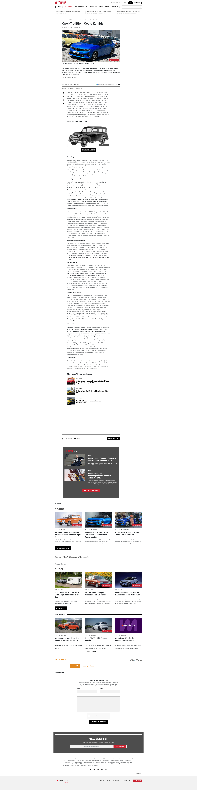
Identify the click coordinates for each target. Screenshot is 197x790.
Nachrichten (69, 7)
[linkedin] (102, 769)
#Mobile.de (124, 635)
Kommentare (68, 84)
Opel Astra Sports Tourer (96, 96)
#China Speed (94, 635)
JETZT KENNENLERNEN (91, 490)
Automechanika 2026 (81, 7)
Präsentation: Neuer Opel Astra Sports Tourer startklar (127, 533)
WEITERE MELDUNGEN (63, 548)
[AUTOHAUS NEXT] (71, 450)
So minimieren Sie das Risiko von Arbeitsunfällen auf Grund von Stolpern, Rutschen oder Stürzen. (103, 464)
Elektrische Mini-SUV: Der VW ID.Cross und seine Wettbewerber (128, 594)
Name (101, 688)
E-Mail (78, 688)
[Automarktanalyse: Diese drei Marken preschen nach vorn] (68, 625)
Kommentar (80, 695)
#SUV (62, 589)
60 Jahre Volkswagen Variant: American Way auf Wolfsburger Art (67, 534)
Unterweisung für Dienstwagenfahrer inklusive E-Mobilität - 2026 (100, 475)
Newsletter (114, 2)
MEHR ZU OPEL (60, 608)
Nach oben (138, 773)
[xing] (98, 769)
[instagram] (94, 769)
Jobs (125, 2)
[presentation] (141, 13)
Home (63, 20)
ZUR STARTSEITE (113, 439)
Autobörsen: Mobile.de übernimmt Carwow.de (124, 639)
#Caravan (73, 557)
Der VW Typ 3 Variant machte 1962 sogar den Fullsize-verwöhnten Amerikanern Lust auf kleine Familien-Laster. (68, 540)
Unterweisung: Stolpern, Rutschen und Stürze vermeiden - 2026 (102, 459)
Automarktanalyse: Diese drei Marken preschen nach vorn (67, 639)
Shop (120, 2)
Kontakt (127, 781)
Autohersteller (79, 20)
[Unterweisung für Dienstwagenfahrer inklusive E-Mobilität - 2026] (74, 475)
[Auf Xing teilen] (63, 103)
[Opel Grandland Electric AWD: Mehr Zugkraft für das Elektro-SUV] (68, 580)
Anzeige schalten (88, 666)
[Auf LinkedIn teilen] (63, 99)
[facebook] (90, 769)
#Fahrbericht (94, 529)
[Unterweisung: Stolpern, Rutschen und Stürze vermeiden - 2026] (74, 460)
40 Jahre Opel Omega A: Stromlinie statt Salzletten (95, 594)
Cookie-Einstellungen (138, 786)
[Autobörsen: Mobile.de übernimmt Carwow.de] (128, 625)
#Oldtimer (93, 589)
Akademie (115, 7)
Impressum (118, 786)
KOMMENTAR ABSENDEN (99, 722)
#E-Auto (123, 589)
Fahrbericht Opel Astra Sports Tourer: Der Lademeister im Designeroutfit (97, 534)
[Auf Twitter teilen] (63, 96)
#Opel (64, 557)
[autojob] (136, 659)
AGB (124, 786)
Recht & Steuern (104, 7)
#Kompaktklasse (125, 529)
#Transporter (83, 557)
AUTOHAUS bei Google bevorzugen (108, 84)
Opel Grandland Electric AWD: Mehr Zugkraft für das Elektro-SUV (67, 595)
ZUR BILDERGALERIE (88, 150)
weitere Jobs (75, 666)
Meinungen (93, 7)
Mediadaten (117, 781)
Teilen (78, 84)
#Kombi (60, 509)
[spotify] (106, 769)
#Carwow (63, 635)
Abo (130, 2)
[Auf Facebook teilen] (63, 92)
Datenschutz (129, 786)
